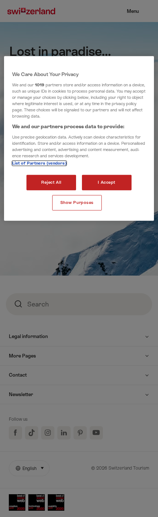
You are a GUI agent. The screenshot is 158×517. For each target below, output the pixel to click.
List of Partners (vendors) (39, 163)
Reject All (51, 182)
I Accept (106, 182)
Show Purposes (77, 202)
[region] (79, 138)
